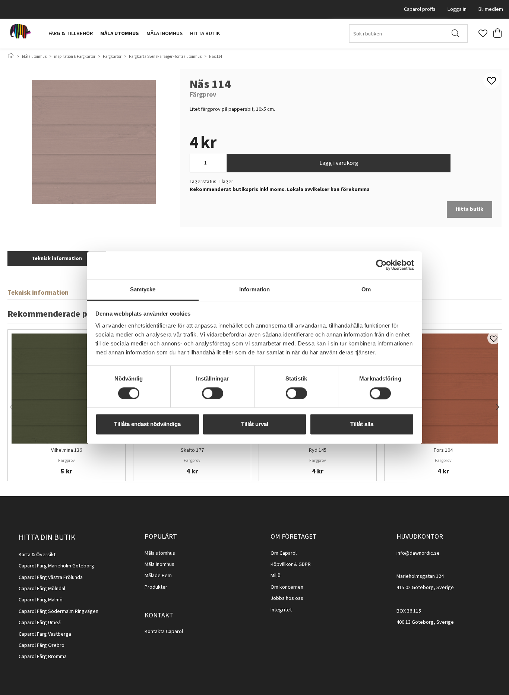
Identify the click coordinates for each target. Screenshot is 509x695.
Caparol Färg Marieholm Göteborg (56, 566)
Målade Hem (158, 575)
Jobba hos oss (287, 598)
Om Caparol (284, 553)
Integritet (281, 610)
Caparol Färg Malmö (41, 600)
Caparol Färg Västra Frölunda (51, 577)
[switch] (212, 393)
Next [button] (498, 405)
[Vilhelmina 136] (66, 389)
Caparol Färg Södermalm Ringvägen (58, 611)
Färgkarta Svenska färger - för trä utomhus (165, 56)
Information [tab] (254, 289)
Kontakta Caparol (164, 631)
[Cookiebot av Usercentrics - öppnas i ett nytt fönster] (381, 264)
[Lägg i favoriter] (493, 338)
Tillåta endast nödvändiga (147, 424)
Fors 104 (443, 450)
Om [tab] (366, 289)
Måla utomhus (119, 33)
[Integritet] (292, 610)
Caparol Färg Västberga (45, 634)
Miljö (276, 575)
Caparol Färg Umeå (40, 622)
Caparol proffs (420, 9)
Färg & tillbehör (70, 33)
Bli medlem (490, 9)
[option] (66, 405)
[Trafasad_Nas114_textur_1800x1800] (94, 142)
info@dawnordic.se (418, 553)
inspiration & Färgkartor (74, 56)
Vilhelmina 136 (66, 450)
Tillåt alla (361, 424)
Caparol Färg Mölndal (42, 588)
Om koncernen (287, 587)
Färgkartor (112, 56)
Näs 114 (215, 56)
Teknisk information (57, 258)
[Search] (455, 33)
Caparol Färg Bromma (43, 656)
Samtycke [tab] (143, 289)
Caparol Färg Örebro (41, 645)
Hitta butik (205, 33)
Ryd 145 (317, 450)
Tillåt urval (254, 424)
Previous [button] (11, 405)
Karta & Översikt (37, 554)
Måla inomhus (164, 33)
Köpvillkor (282, 564)
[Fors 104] (443, 389)
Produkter (156, 587)
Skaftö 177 (192, 450)
